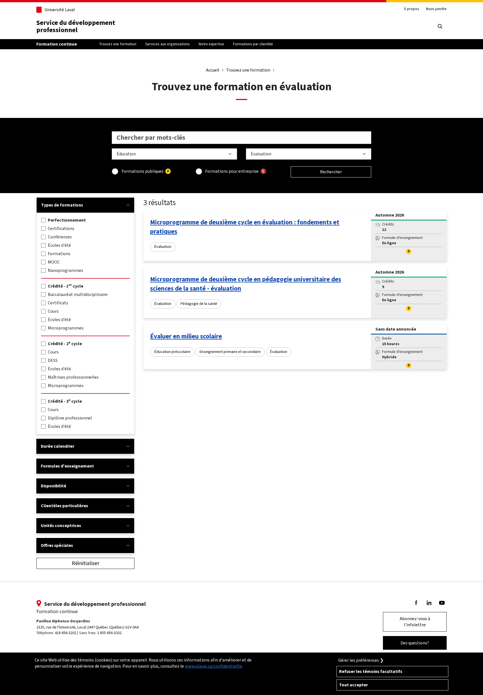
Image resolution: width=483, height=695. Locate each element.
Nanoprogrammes (65, 270)
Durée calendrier (57, 446)
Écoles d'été (59, 245)
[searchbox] (241, 137)
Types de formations (62, 205)
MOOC (54, 262)
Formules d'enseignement (67, 466)
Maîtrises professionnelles (73, 377)
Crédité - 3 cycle (65, 401)
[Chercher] (440, 26)
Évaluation (162, 246)
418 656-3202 (65, 632)
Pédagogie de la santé (199, 303)
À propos (411, 9)
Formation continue (56, 44)
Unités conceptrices (61, 525)
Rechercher (331, 172)
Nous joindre (436, 9)
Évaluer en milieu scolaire (186, 336)
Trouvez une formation (248, 70)
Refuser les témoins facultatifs (370, 671)
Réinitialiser (85, 563)
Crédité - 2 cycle (65, 344)
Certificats (58, 303)
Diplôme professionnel (70, 418)
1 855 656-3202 (109, 632)
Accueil (212, 70)
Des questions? (415, 643)
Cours (53, 311)
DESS (53, 360)
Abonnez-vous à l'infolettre (415, 622)
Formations (59, 254)
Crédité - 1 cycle (65, 286)
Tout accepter (353, 685)
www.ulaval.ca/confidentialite (213, 666)
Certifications (61, 228)
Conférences (60, 237)
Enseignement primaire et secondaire (230, 351)
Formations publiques (143, 171)
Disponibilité (53, 486)
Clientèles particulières (64, 506)
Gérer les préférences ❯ (360, 660)
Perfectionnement (67, 220)
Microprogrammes (66, 328)
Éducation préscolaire (172, 351)
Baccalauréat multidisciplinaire (78, 294)
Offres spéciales (57, 545)
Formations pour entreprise (232, 171)
